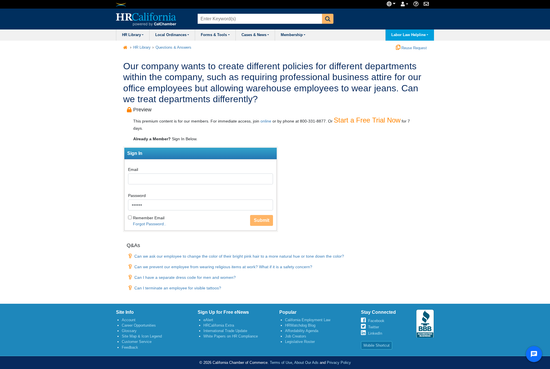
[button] (327, 19)
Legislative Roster (300, 342)
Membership (292, 35)
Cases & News (253, 35)
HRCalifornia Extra (218, 325)
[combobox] (259, 19)
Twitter (373, 327)
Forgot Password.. (149, 224)
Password (137, 195)
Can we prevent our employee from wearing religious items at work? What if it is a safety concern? (223, 267)
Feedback (130, 347)
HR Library (131, 35)
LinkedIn (375, 333)
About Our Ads (306, 362)
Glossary (129, 331)
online (265, 121)
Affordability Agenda (301, 331)
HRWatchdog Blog (300, 325)
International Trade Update (225, 331)
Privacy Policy (339, 362)
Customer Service (137, 342)
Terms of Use (281, 362)
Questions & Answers (173, 48)
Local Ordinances (170, 35)
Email (133, 169)
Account (128, 320)
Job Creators (295, 336)
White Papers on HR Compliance (230, 336)
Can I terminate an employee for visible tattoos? (177, 288)
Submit (261, 220)
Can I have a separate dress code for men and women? (185, 277)
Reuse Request (413, 48)
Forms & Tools (214, 35)
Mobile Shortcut (377, 345)
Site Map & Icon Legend (142, 336)
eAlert (208, 320)
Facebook (376, 321)
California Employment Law (307, 320)
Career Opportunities (139, 325)
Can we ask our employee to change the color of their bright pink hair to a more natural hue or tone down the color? (239, 256)
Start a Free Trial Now (367, 120)
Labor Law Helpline (408, 35)
